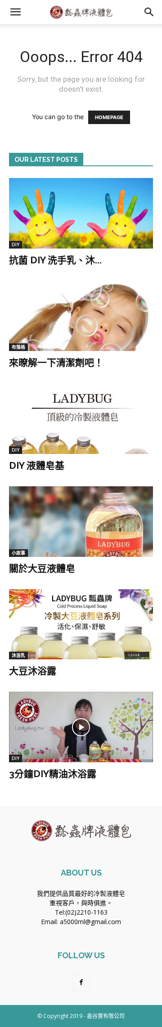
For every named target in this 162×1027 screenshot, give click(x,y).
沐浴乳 (18, 655)
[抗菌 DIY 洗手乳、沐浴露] (81, 213)
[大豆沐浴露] (81, 624)
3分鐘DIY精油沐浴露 (52, 773)
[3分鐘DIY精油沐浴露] (81, 727)
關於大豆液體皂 (42, 568)
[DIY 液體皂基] (81, 418)
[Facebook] (81, 982)
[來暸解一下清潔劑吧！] (81, 316)
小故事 (18, 553)
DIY (15, 244)
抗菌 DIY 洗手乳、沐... (55, 260)
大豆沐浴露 (32, 670)
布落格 (18, 347)
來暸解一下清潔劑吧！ (56, 362)
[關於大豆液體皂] (81, 521)
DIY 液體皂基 (36, 465)
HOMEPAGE (109, 117)
